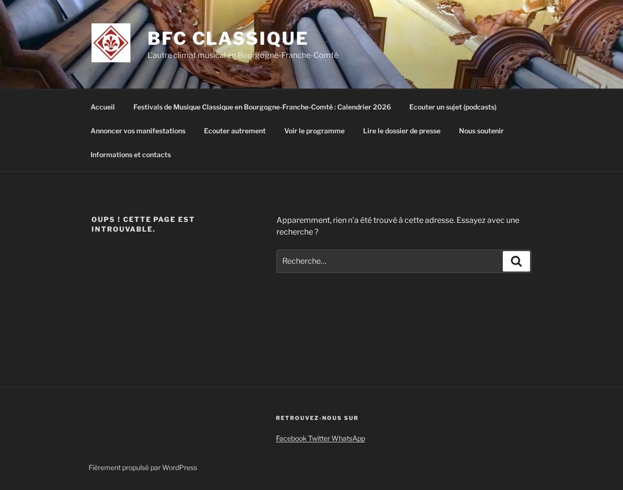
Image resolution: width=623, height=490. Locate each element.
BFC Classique (228, 38)
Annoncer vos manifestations (138, 131)
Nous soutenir (481, 131)
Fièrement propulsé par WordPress (143, 467)
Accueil (103, 107)
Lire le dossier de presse (401, 131)
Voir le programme (314, 131)
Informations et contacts (131, 154)
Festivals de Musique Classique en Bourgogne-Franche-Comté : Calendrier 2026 (262, 107)
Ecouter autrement (235, 131)
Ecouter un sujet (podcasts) (452, 107)
